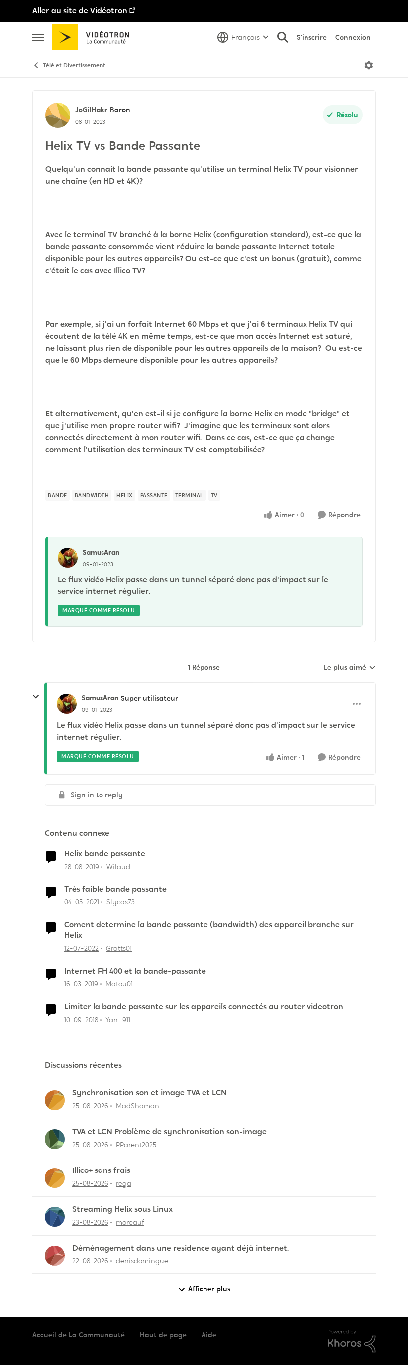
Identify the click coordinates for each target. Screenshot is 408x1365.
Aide (209, 1334)
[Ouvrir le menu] (369, 65)
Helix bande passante (104, 854)
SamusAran (101, 552)
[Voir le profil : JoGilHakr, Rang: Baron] (57, 115)
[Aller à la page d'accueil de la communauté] (94, 37)
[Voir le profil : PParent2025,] (55, 1139)
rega (123, 1183)
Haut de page (163, 1334)
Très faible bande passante (115, 889)
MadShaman (137, 1105)
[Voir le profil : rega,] (55, 1178)
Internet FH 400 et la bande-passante (135, 971)
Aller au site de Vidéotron (79, 10)
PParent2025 (136, 1144)
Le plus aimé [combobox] (350, 668)
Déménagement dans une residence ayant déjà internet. (180, 1248)
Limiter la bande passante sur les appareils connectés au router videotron (203, 1007)
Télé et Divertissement (74, 65)
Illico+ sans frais (101, 1170)
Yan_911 (117, 1019)
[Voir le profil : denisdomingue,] (55, 1256)
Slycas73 (120, 901)
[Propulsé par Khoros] (352, 1341)
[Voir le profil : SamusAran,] (68, 558)
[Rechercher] (283, 37)
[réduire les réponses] (36, 697)
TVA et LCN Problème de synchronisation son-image (169, 1132)
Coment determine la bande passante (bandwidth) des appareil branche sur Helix (209, 930)
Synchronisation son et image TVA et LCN (149, 1093)
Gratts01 (119, 948)
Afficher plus (209, 1288)
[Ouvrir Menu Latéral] (38, 37)
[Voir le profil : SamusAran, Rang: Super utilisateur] (67, 704)
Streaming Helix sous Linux (122, 1209)
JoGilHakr (91, 109)
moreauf (130, 1222)
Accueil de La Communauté (78, 1334)
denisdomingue (142, 1260)
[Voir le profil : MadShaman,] (55, 1100)
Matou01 (119, 983)
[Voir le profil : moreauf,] (55, 1217)
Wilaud (118, 866)
